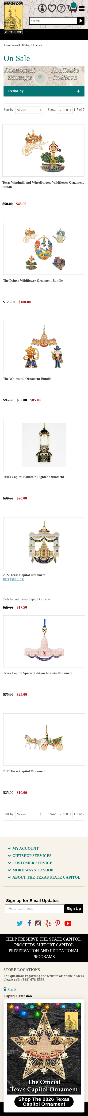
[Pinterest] (58, 923)
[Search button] (80, 21)
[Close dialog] (80, 1004)
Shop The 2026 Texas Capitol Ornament (44, 1101)
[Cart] (72, 11)
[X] (20, 923)
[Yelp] (48, 923)
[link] (43, 1048)
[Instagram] (38, 923)
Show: (52, 109)
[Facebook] (29, 923)
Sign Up (74, 909)
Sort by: (9, 109)
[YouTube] (68, 923)
